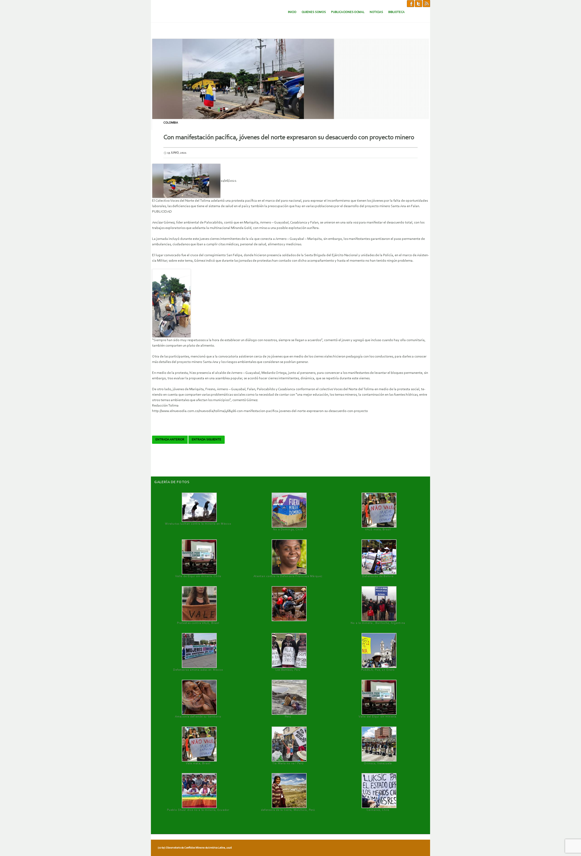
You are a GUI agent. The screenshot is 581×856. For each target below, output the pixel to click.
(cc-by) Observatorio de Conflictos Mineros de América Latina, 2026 (195, 847)
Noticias (376, 12)
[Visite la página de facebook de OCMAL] (410, 3)
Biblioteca (396, 12)
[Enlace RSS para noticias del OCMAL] (426, 3)
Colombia (170, 122)
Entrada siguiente (206, 439)
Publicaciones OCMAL (347, 12)
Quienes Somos (314, 12)
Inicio (292, 12)
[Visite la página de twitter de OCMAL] (418, 3)
